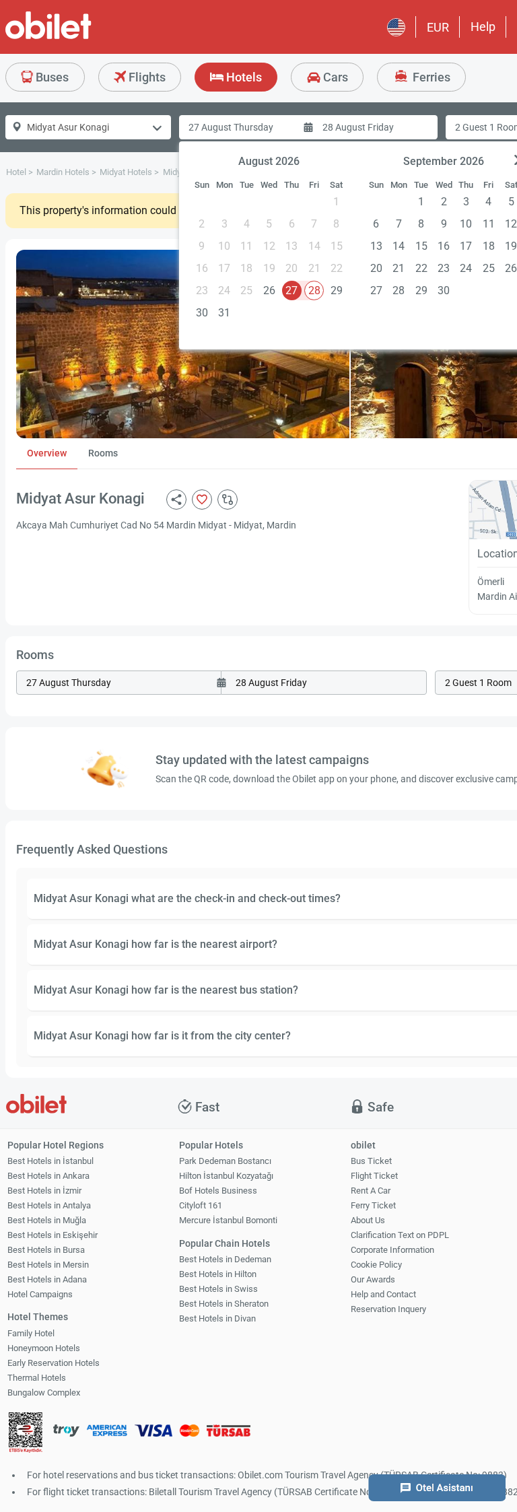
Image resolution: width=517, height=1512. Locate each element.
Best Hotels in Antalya (49, 1205)
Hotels (242, 77)
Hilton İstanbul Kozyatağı (226, 1176)
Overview (47, 453)
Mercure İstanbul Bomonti (228, 1220)
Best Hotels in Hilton (217, 1274)
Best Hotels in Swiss (218, 1289)
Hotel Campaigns (40, 1294)
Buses (51, 77)
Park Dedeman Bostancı (225, 1161)
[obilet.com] (80, 37)
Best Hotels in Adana (47, 1279)
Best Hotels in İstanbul (50, 1161)
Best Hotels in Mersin (48, 1265)
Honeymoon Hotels (43, 1348)
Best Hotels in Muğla (46, 1220)
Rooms (103, 453)
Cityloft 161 (200, 1205)
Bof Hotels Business (218, 1190)
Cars (334, 77)
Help (483, 27)
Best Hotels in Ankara (48, 1176)
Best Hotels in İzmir (44, 1190)
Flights (146, 77)
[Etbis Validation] (25, 1434)
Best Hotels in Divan (217, 1318)
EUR (438, 27)
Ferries (430, 77)
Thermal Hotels (36, 1378)
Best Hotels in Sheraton (224, 1304)
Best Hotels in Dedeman (225, 1259)
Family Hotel (31, 1333)
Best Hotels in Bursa (46, 1250)
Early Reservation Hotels (53, 1363)
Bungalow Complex (43, 1392)
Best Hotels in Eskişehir (52, 1235)
